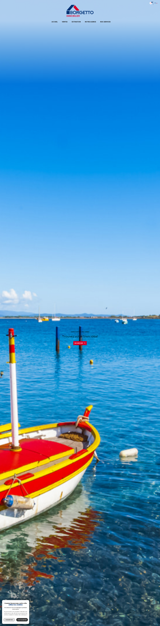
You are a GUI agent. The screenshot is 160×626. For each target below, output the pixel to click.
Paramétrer (9, 619)
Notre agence (90, 22)
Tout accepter (22, 619)
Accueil (55, 22)
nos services (105, 22)
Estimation (76, 22)
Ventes (65, 22)
